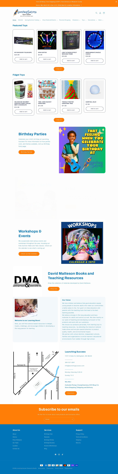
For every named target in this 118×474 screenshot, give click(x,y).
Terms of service (59, 468)
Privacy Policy (80, 434)
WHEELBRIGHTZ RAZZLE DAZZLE (93, 53)
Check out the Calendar (29, 254)
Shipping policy (68, 468)
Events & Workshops (50, 445)
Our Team (15, 443)
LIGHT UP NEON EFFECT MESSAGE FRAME (69, 53)
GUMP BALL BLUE (91, 102)
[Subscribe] (72, 419)
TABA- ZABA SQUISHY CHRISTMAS (44, 102)
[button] (32, 20)
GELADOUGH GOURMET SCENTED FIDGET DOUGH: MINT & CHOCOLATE (22, 103)
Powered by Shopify (32, 468)
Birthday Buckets (49, 443)
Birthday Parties (26, 152)
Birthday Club (48, 434)
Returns (78, 443)
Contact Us (16, 448)
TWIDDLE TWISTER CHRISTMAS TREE (68, 102)
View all (59, 69)
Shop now (70, 206)
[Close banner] (116, 2)
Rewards (46, 437)
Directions (70, 393)
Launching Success (21, 468)
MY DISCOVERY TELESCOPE (23, 52)
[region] (59, 2)
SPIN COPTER (42, 52)
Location (15, 445)
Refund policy (41, 468)
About (14, 434)
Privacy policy (50, 468)
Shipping (78, 440)
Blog (45, 448)
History (15, 437)
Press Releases (17, 440)
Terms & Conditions (82, 437)
